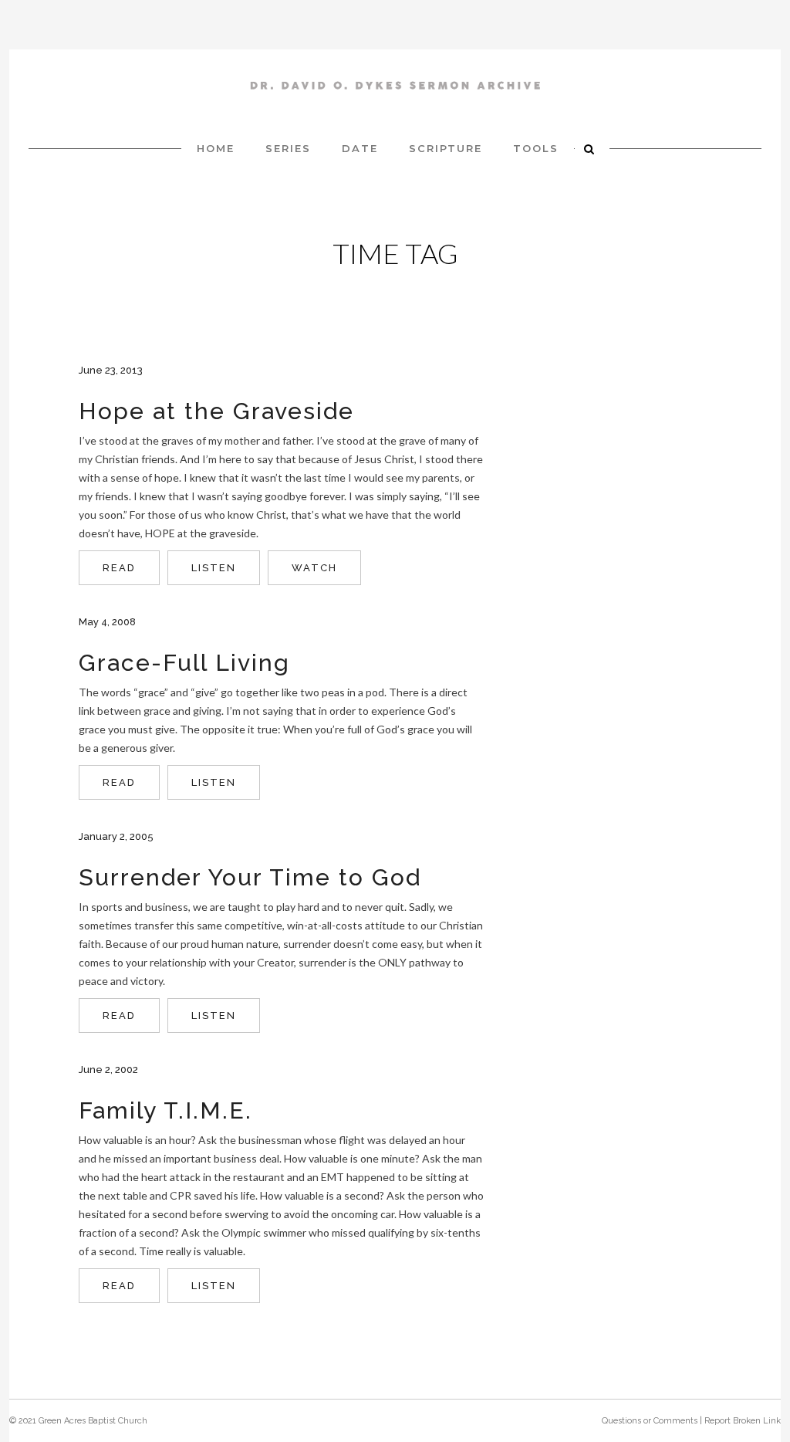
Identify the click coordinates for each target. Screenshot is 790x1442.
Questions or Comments (649, 1421)
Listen (213, 568)
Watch (314, 568)
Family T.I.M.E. (165, 1110)
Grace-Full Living (184, 662)
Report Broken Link (742, 1421)
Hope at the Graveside (216, 411)
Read (119, 568)
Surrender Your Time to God (250, 877)
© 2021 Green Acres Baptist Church (78, 1421)
